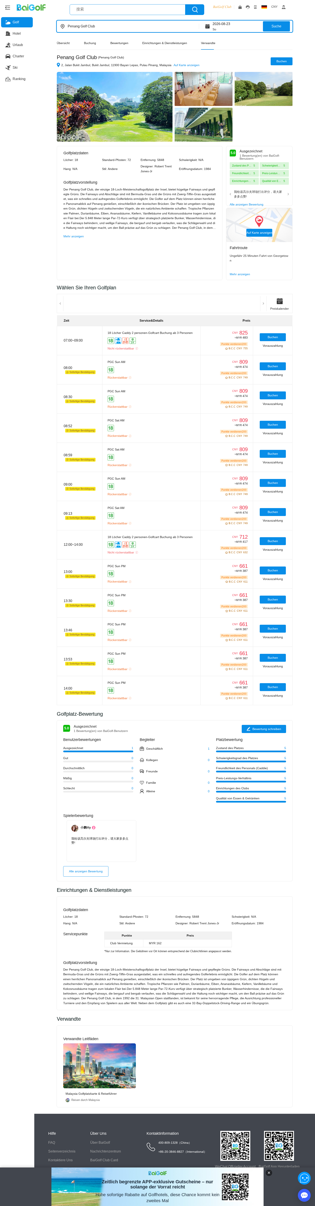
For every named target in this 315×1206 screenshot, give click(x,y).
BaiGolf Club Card (104, 1160)
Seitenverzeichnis (61, 1151)
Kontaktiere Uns (60, 1160)
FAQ (51, 1142)
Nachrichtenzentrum (105, 1151)
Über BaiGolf (100, 1142)
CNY (274, 6)
